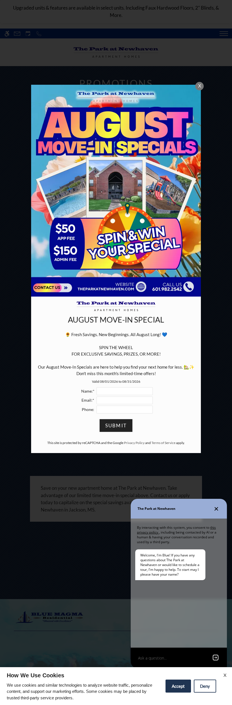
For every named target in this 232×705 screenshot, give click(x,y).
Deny (205, 686)
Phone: (88, 409)
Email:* (87, 400)
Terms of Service (163, 443)
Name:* (87, 391)
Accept (178, 686)
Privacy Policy (134, 443)
